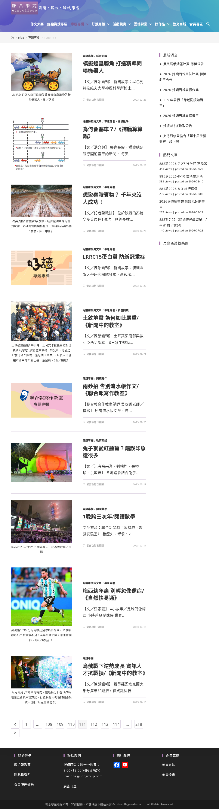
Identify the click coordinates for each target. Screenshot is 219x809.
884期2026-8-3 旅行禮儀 (178, 189)
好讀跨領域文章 (92, 121)
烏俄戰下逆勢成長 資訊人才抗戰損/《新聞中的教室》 (115, 669)
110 (71, 724)
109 (60, 724)
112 (93, 724)
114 (116, 724)
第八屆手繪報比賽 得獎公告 (183, 64)
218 (138, 724)
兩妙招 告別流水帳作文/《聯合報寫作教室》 (111, 389)
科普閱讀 (101, 56)
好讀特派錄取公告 (177, 126)
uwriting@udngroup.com (83, 776)
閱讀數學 (123, 121)
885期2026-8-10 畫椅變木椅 (181, 176)
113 (105, 724)
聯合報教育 (22, 764)
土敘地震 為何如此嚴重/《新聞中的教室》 (111, 321)
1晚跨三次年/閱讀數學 (109, 516)
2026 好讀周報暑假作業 (181, 90)
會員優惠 (168, 774)
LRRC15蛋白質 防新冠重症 (114, 256)
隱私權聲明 (22, 774)
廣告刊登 (70, 786)
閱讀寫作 (101, 378)
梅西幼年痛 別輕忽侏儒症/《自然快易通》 (113, 594)
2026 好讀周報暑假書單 (181, 115)
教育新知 (101, 440)
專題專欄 (88, 56)
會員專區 (168, 764)
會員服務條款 (24, 784)
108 (49, 724)
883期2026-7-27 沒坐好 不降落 (183, 163)
